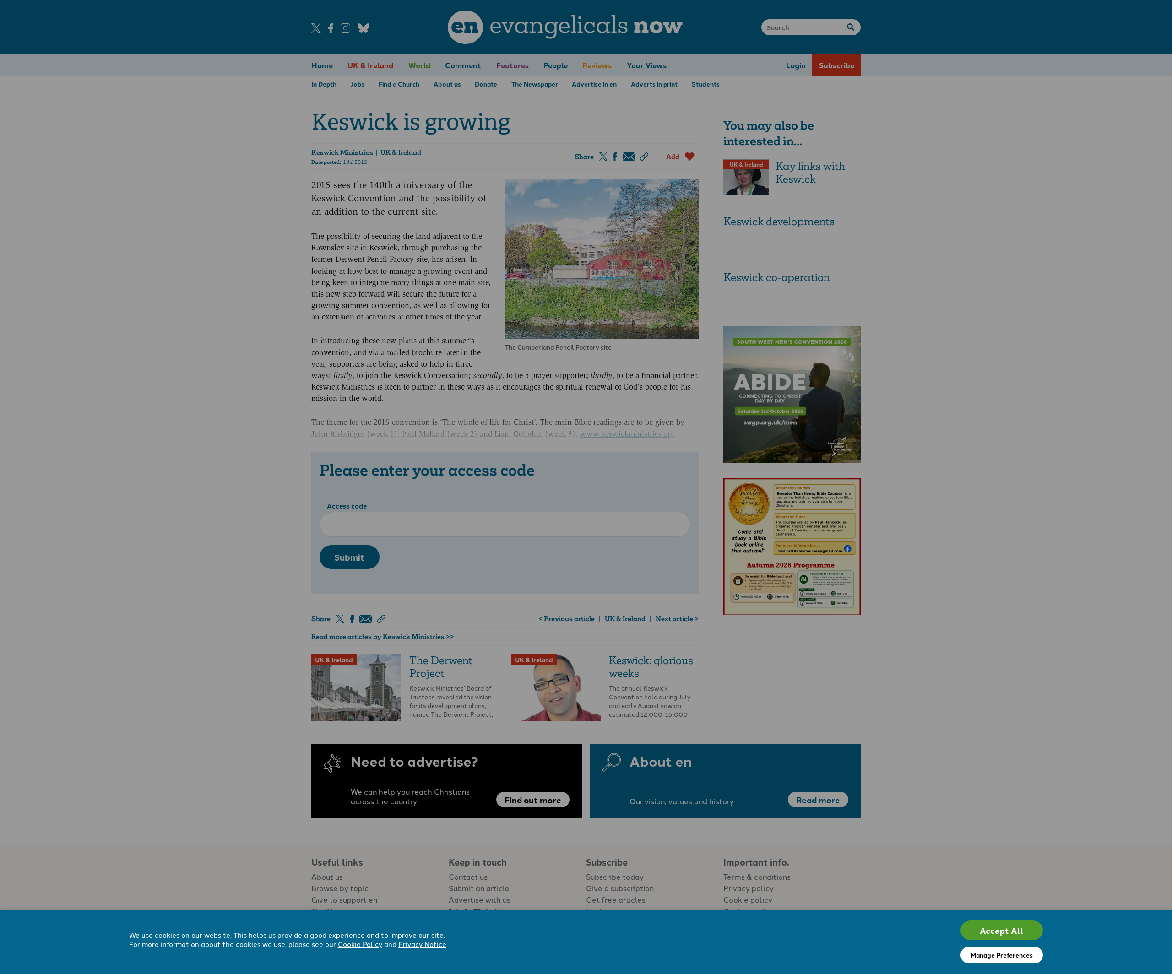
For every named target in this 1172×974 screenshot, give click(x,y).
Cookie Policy (360, 944)
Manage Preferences (1002, 954)
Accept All (1002, 930)
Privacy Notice (422, 944)
